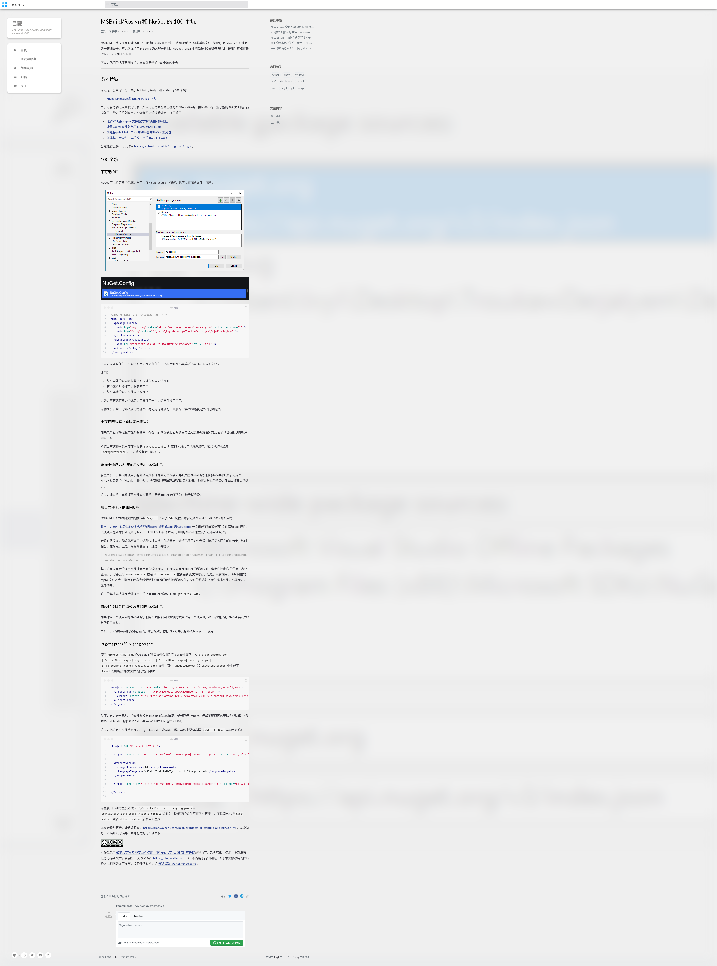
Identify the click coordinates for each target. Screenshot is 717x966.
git (292, 88)
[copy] (246, 307)
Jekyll (276, 957)
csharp (286, 75)
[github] (23, 955)
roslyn (301, 88)
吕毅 (17, 23)
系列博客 (275, 115)
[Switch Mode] (14, 955)
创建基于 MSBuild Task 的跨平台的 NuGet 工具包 (139, 132)
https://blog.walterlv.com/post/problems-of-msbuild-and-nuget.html (189, 828)
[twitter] (32, 955)
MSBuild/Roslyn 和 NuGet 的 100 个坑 (131, 99)
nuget (284, 88)
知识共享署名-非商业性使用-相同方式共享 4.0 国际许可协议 (155, 852)
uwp (274, 88)
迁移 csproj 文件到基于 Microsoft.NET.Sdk (134, 127)
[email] (40, 955)
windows (299, 75)
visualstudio (286, 81)
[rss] (48, 955)
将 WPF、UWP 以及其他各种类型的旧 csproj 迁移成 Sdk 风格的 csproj (146, 527)
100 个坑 (275, 122)
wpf (274, 81)
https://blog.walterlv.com (170, 858)
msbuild (301, 81)
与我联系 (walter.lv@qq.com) (177, 863)
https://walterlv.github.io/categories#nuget (163, 146)
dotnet (275, 75)
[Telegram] (242, 896)
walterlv (18, 4)
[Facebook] (236, 896)
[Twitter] (230, 896)
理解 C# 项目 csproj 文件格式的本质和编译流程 (137, 121)
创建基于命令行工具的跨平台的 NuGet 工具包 (137, 138)
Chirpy (296, 957)
